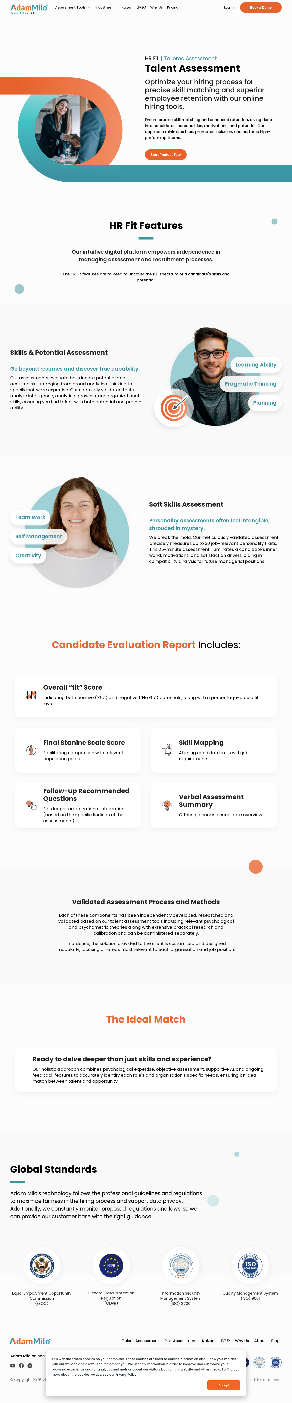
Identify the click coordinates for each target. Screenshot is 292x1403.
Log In (229, 7)
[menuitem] (73, 8)
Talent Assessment (140, 1340)
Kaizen (208, 1340)
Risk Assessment (180, 1340)
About (260, 1340)
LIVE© (225, 1340)
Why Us (242, 1340)
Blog (275, 1340)
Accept (223, 1385)
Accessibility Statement (261, 1379)
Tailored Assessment (190, 58)
